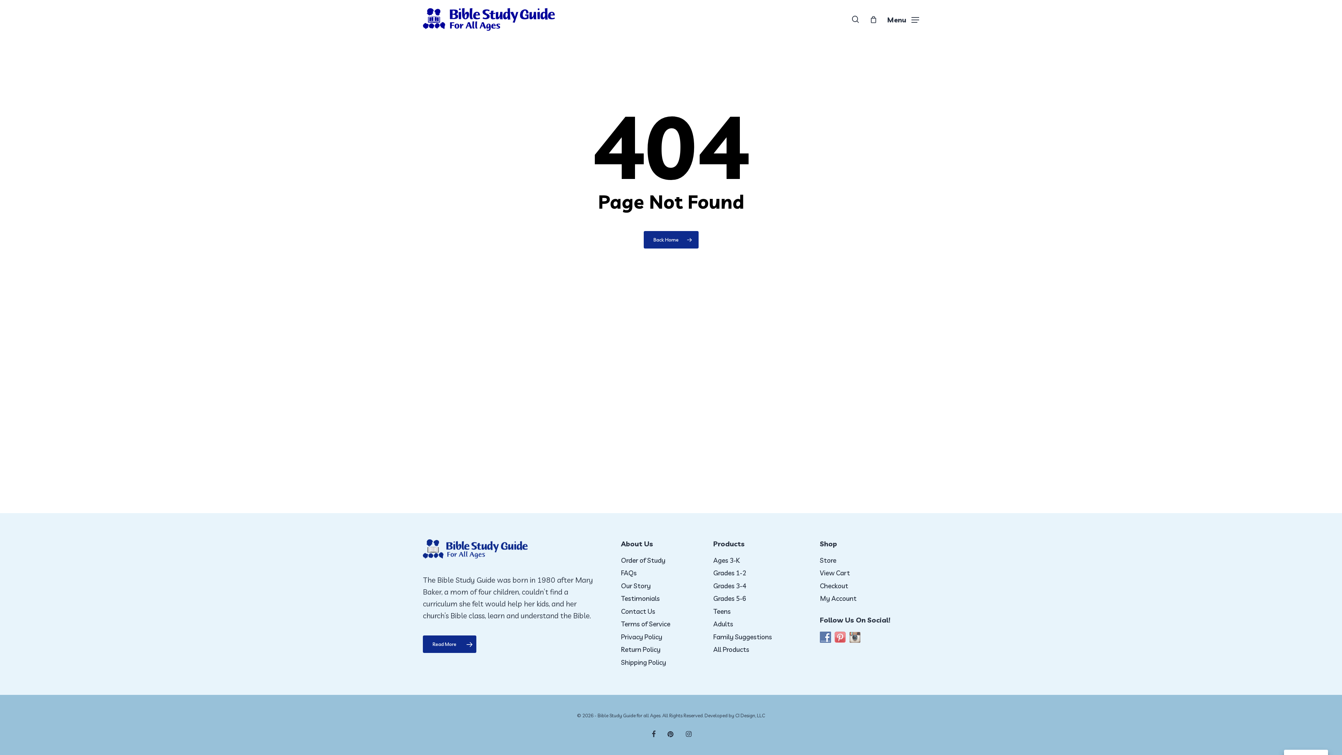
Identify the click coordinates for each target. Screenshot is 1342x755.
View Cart (835, 573)
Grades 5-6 (729, 598)
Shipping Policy (643, 662)
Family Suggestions (742, 637)
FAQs (629, 573)
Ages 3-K (726, 560)
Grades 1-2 (729, 573)
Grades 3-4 (729, 586)
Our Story (636, 586)
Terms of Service (645, 624)
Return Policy (641, 649)
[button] (903, 19)
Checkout (834, 586)
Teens (722, 611)
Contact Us (638, 611)
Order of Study (643, 560)
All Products (731, 649)
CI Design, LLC (750, 715)
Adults (723, 624)
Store (828, 560)
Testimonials (640, 598)
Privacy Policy (641, 637)
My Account (838, 598)
